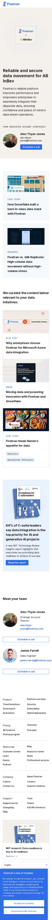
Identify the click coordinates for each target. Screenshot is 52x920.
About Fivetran (34, 776)
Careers (31, 781)
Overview (32, 725)
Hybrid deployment (36, 713)
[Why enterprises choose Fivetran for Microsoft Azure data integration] (26, 334)
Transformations (11, 704)
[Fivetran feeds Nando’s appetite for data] (26, 437)
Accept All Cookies (24, 903)
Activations (8, 713)
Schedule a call (31, 147)
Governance (9, 708)
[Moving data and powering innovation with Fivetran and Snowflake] (26, 383)
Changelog (8, 807)
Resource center (35, 751)
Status (30, 803)
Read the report (17, 562)
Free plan (32, 730)
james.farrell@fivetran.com (35, 660)
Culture (7, 781)
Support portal (10, 803)
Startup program (11, 734)
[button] (26, 865)
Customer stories (11, 751)
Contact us (8, 786)
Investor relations (36, 786)
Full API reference (36, 807)
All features (9, 730)
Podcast (7, 764)
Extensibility (33, 708)
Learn (6, 756)
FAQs (5, 812)
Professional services (38, 760)
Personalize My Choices (23, 911)
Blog (29, 746)
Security (31, 704)
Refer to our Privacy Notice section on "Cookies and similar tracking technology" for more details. (23, 893)
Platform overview (36, 699)
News (30, 756)
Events (6, 760)
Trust (29, 798)
